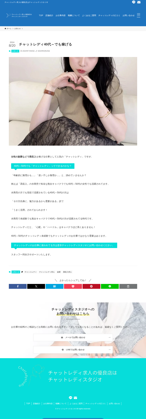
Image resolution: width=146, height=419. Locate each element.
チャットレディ (31, 272)
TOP (28, 403)
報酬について (61, 403)
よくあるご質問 (76, 403)
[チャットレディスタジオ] (18, 15)
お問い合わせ (114, 403)
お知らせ (15, 51)
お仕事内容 (48, 403)
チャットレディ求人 (47, 272)
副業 (59, 272)
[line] (133, 2)
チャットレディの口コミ (95, 403)
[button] (18, 286)
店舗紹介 (36, 403)
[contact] (138, 2)
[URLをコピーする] (128, 286)
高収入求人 (67, 272)
